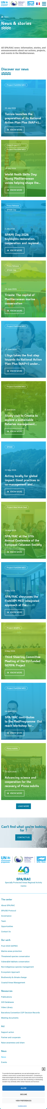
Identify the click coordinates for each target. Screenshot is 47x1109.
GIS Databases (7, 1002)
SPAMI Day (11, 210)
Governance (6, 916)
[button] (43, 1069)
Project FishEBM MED (16, 85)
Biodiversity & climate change (14, 977)
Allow (23, 1088)
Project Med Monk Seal (17, 507)
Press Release (13, 206)
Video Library (7, 1007)
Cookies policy (22, 1106)
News (3, 1057)
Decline (23, 1094)
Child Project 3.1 (14, 145)
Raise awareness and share (13, 1043)
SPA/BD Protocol (8, 910)
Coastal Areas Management (13, 982)
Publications (6, 997)
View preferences (23, 1101)
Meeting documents (9, 1018)
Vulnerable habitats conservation (15, 961)
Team (3, 921)
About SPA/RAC (8, 905)
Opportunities (7, 926)
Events (4, 1062)
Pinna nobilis (12, 748)
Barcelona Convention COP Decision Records (20, 1012)
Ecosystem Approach (10, 972)
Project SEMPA (13, 628)
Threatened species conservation (15, 956)
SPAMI (10, 447)
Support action (7, 1032)
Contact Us (6, 931)
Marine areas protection (11, 951)
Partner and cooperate (11, 1037)
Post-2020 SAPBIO (9, 946)
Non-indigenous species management (17, 967)
